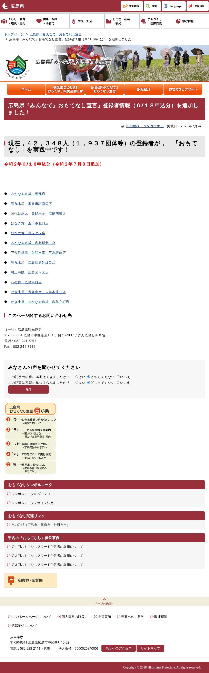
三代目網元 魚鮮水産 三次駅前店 (38, 252)
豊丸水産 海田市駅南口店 (31, 203)
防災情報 (200, 6)
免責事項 (104, 616)
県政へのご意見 (132, 616)
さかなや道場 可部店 (28, 193)
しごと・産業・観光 (121, 21)
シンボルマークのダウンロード (34, 494)
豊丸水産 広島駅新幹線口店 (33, 262)
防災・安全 (85, 21)
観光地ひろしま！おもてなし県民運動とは (65, 89)
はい (82, 377)
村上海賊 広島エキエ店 (30, 272)
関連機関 (160, 616)
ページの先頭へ (104, 603)
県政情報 (188, 21)
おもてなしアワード (182, 89)
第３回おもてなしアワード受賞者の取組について (47, 564)
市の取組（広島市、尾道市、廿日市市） (40, 524)
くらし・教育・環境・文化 (16, 21)
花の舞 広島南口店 (26, 282)
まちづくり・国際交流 (155, 21)
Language (176, 6)
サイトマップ (150, 648)
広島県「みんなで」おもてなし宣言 (56, 34)
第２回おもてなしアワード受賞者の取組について (47, 555)
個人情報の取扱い (75, 616)
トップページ (14, 34)
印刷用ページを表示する (145, 126)
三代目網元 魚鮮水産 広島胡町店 (38, 213)
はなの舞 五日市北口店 (30, 223)
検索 (154, 6)
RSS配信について (25, 625)
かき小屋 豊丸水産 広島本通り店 (38, 292)
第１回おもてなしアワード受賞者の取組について (47, 546)
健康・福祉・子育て (50, 21)
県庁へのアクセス (119, 648)
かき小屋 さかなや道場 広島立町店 (40, 301)
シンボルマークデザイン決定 (32, 503)
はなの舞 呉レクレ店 (28, 233)
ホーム (26, 89)
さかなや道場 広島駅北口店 (33, 243)
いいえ (125, 377)
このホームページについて (31, 616)
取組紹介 (143, 89)
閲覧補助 (134, 6)
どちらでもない (103, 377)
